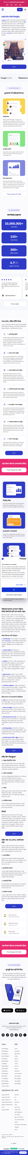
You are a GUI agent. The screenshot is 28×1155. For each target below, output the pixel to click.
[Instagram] (3, 1035)
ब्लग (15, 1097)
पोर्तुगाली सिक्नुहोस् (5, 1083)
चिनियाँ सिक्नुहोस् (5, 1073)
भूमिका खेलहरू (17, 1053)
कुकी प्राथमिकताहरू (18, 1112)
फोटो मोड (16, 1061)
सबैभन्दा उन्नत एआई (15, 88)
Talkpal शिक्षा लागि (5, 1094)
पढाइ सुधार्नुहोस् (17, 1081)
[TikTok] (7, 1035)
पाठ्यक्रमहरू (8, 640)
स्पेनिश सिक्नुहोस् (5, 1051)
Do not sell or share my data (14, 594)
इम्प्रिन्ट (16, 1129)
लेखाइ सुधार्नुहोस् (18, 1083)
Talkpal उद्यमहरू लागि (6, 1099)
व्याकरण (16, 1048)
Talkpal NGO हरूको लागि (7, 1102)
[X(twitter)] (24, 1035)
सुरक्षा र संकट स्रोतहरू (19, 1117)
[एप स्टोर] (7, 1010)
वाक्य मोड (16, 1066)
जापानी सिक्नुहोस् (5, 1078)
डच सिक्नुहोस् (4, 1063)
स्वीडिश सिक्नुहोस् (5, 1066)
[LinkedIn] (20, 1035)
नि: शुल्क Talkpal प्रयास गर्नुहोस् (14, 470)
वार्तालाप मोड (17, 1071)
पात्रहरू (16, 1056)
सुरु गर (20, 9)
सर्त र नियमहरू (17, 1114)
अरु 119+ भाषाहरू (5, 1086)
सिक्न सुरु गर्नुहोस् (15, 304)
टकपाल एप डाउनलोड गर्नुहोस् (15, 965)
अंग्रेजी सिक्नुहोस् (5, 1048)
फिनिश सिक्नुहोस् (5, 1068)
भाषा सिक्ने (9, 33)
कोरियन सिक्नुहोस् (5, 1081)
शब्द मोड (16, 1068)
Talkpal (4, 20)
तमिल (24, 22)
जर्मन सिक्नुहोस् (4, 1058)
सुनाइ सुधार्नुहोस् (18, 1076)
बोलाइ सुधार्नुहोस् (18, 1078)
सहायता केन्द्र (17, 1107)
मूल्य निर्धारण (17, 1102)
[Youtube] (11, 1035)
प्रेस (15, 1099)
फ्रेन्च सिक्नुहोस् (4, 1053)
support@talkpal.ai (14, 1029)
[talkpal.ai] (3, 9)
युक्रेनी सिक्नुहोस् (5, 1061)
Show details (19, 584)
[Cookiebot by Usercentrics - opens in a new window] (19, 559)
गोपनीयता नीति (17, 1109)
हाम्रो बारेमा (17, 1094)
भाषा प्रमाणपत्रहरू (18, 1073)
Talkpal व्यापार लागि (6, 1097)
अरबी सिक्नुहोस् (4, 1071)
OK (14, 589)
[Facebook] (16, 1035)
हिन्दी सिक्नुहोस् (4, 1076)
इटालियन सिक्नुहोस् (5, 1056)
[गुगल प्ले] (20, 1010)
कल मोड (16, 1063)
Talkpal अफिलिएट (5, 1109)
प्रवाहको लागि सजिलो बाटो (15, 210)
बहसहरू (16, 1058)
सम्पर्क (16, 1104)
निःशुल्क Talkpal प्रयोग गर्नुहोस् (14, 194)
